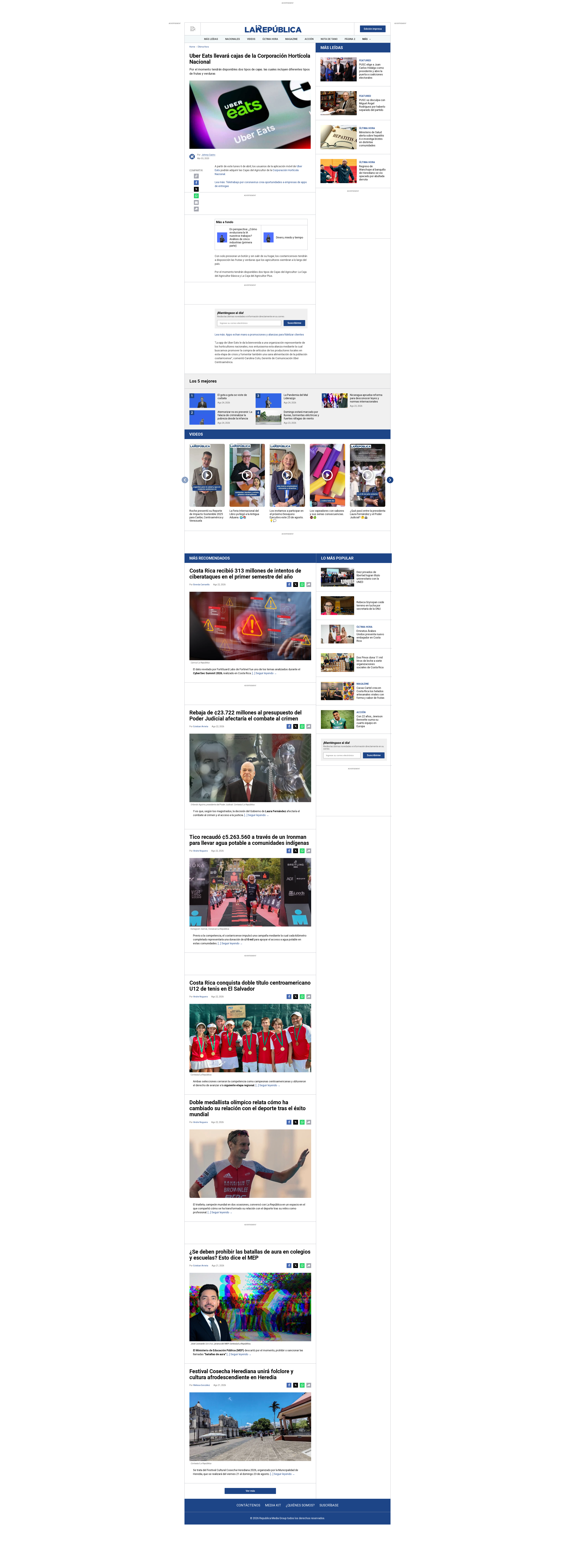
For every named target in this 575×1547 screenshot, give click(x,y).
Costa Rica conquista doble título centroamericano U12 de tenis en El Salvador (250, 986)
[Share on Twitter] (196, 189)
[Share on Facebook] (196, 182)
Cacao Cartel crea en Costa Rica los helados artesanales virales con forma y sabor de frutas (370, 692)
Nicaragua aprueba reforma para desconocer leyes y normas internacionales (366, 398)
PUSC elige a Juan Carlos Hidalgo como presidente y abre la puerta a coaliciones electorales (371, 71)
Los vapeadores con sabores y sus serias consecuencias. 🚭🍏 (327, 514)
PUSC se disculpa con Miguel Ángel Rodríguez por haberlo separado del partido (372, 104)
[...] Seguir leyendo (262, 673)
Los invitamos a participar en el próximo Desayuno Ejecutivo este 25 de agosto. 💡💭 (287, 515)
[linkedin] (10, 137)
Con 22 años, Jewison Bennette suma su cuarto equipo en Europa (370, 721)
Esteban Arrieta (200, 726)
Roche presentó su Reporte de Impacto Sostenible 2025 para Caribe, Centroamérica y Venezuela (206, 515)
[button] (373, 28)
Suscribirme (294, 323)
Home (192, 47)
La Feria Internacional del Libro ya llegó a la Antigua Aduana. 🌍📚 (244, 514)
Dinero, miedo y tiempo (289, 237)
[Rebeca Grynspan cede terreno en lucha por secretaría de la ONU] (337, 605)
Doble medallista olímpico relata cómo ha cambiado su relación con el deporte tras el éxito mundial (247, 1108)
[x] (5, 137)
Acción (361, 712)
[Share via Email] (196, 202)
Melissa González (201, 1385)
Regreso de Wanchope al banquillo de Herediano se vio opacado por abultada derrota (372, 173)
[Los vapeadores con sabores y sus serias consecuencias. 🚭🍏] (327, 475)
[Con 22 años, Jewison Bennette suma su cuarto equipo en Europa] (337, 719)
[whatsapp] (5, 142)
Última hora (203, 47)
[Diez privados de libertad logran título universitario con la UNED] (337, 577)
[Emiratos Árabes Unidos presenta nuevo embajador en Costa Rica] (337, 634)
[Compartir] (196, 209)
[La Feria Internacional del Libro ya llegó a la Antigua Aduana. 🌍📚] (247, 475)
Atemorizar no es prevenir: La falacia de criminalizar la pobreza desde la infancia (235, 415)
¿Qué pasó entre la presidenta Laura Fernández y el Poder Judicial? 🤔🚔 (367, 514)
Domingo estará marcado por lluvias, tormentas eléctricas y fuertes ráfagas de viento (301, 415)
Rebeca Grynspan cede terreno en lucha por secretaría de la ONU (370, 605)
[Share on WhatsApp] (196, 195)
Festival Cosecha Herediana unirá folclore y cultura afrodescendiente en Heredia (241, 1374)
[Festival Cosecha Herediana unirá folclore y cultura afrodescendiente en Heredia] (250, 1426)
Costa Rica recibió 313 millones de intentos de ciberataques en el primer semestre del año (245, 574)
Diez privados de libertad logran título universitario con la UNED (368, 576)
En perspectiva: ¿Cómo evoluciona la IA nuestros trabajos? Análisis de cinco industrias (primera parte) (243, 237)
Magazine (363, 683)
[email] (10, 142)
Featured (365, 60)
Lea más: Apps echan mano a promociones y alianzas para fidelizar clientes (259, 334)
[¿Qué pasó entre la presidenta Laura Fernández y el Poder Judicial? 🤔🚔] (367, 475)
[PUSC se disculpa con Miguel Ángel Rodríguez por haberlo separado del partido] (338, 103)
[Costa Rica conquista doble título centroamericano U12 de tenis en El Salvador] (250, 1038)
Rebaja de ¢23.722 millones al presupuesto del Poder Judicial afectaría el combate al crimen (245, 716)
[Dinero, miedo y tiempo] (269, 237)
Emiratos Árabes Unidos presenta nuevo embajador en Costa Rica (370, 635)
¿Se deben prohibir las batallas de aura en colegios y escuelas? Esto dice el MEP (249, 1255)
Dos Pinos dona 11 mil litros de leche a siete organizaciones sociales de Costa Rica (370, 662)
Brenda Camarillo (201, 584)
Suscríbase (329, 1505)
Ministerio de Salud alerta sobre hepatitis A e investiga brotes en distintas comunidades (371, 139)
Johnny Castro (208, 155)
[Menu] (193, 29)
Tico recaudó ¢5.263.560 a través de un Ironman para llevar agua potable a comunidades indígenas (249, 840)
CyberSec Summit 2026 (207, 673)
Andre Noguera (200, 851)
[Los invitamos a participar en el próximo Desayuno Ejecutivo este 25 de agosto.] (287, 475)
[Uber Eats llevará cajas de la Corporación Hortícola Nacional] (250, 114)
